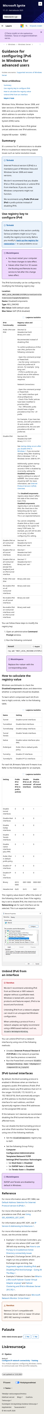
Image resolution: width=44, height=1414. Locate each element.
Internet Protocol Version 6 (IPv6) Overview (27, 486)
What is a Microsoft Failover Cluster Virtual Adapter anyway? (24, 1279)
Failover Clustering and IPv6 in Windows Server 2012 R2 (23, 1286)
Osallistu (29, 1397)
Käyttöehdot (6, 1407)
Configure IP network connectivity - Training (20, 1360)
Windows (11, 44)
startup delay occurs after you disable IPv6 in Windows (29, 448)
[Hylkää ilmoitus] (40, 4)
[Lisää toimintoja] (40, 44)
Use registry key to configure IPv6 (17, 88)
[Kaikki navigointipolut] (4, 44)
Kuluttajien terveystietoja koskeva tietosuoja (19, 1404)
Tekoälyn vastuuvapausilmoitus (14, 1394)
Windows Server (24, 44)
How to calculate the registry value (17, 91)
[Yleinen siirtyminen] (2, 26)
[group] (24, 651)
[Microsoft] (22, 25)
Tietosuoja (6, 1400)
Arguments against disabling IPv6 (21, 1266)
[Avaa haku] (26, 26)
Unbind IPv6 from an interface (16, 94)
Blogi (19, 1397)
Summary (7, 85)
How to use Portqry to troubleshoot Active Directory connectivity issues (23, 1249)
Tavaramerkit (19, 1407)
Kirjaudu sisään (36, 26)
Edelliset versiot (8, 1397)
